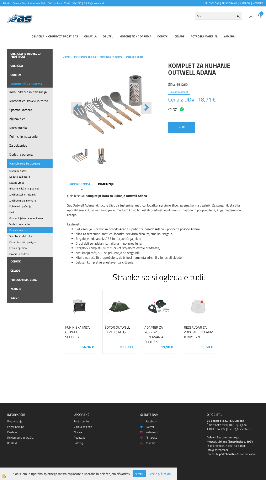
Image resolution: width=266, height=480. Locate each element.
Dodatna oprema (21, 154)
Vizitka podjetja (83, 426)
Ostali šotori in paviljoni (23, 242)
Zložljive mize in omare (22, 200)
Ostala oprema (18, 248)
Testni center (82, 421)
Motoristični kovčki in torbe (28, 100)
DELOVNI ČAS (211, 3)
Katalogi (79, 443)
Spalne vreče (16, 183)
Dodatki (162, 36)
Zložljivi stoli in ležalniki (22, 194)
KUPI (182, 127)
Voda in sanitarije (19, 224)
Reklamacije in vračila (20, 437)
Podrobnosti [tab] (80, 184)
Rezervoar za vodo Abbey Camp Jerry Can (198, 332)
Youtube (150, 443)
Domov (66, 57)
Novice (78, 432)
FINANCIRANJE (229, 3)
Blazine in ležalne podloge (24, 188)
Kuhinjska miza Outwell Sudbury (77, 332)
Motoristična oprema (135, 36)
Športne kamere (20, 109)
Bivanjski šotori (18, 171)
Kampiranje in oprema (24, 163)
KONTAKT (258, 3)
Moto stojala (18, 127)
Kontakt (12, 443)
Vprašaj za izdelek (179, 92)
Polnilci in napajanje (23, 136)
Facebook (151, 421)
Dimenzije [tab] (106, 184)
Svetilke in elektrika (20, 236)
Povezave (79, 437)
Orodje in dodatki (19, 254)
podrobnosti (226, 454)
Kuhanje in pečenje (20, 206)
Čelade (180, 36)
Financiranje (14, 421)
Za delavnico (18, 145)
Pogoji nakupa (15, 426)
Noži (12, 212)
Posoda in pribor (18, 230)
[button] (146, 108)
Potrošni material (204, 36)
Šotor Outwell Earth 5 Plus (117, 330)
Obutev (108, 36)
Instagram (151, 432)
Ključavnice (17, 118)
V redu (139, 473)
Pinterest (151, 437)
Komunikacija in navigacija (28, 91)
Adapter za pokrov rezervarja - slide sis (155, 334)
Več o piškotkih (160, 473)
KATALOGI (245, 3)
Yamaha (229, 36)
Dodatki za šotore (19, 176)
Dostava (12, 432)
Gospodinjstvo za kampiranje (26, 218)
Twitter (149, 426)
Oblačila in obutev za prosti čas (55, 36)
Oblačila (90, 36)
